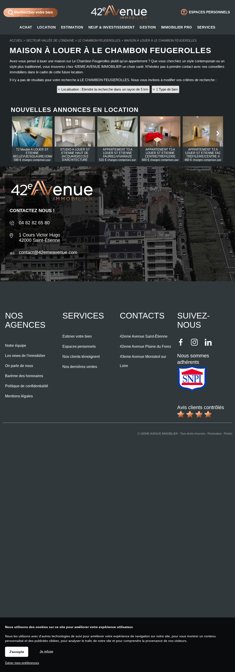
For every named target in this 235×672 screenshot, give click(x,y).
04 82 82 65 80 (34, 222)
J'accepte (16, 652)
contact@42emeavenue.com (48, 252)
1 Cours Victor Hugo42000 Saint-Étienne (39, 237)
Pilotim (228, 433)
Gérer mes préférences (22, 663)
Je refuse (46, 651)
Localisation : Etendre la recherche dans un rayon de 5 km (104, 89)
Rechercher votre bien (33, 12)
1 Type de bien (167, 89)
